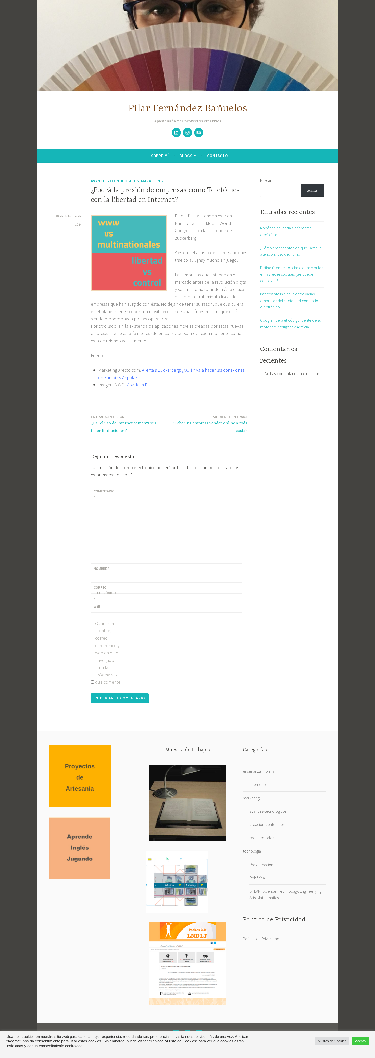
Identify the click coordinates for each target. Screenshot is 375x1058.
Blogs (186, 155)
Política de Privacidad (261, 938)
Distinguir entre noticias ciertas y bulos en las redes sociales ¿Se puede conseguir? (291, 274)
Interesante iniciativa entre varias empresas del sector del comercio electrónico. (289, 300)
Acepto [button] (360, 1041)
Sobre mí (160, 155)
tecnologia (252, 851)
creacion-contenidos (266, 824)
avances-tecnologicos (115, 180)
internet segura (262, 784)
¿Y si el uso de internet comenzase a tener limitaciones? (124, 423)
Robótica (257, 877)
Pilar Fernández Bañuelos (187, 109)
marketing (152, 180)
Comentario (104, 494)
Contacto (217, 155)
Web (97, 606)
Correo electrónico (105, 593)
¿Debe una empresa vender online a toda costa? (210, 423)
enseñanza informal (259, 771)
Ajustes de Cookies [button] (332, 1041)
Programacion (261, 864)
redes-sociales (261, 837)
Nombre (101, 568)
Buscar (265, 180)
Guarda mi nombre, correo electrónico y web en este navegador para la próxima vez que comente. (108, 653)
